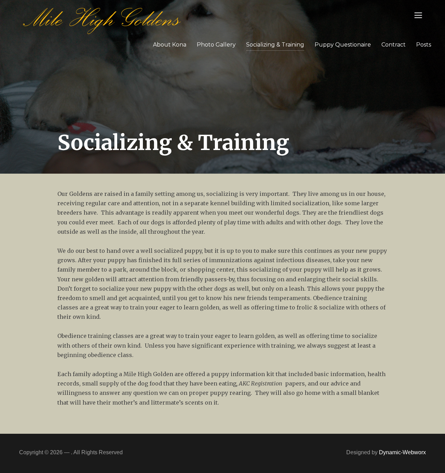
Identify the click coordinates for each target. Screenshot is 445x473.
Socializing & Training (275, 44)
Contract (393, 44)
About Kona (169, 44)
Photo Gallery (216, 44)
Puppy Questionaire (343, 44)
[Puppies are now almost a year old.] (102, 19)
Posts (423, 44)
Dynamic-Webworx (402, 452)
